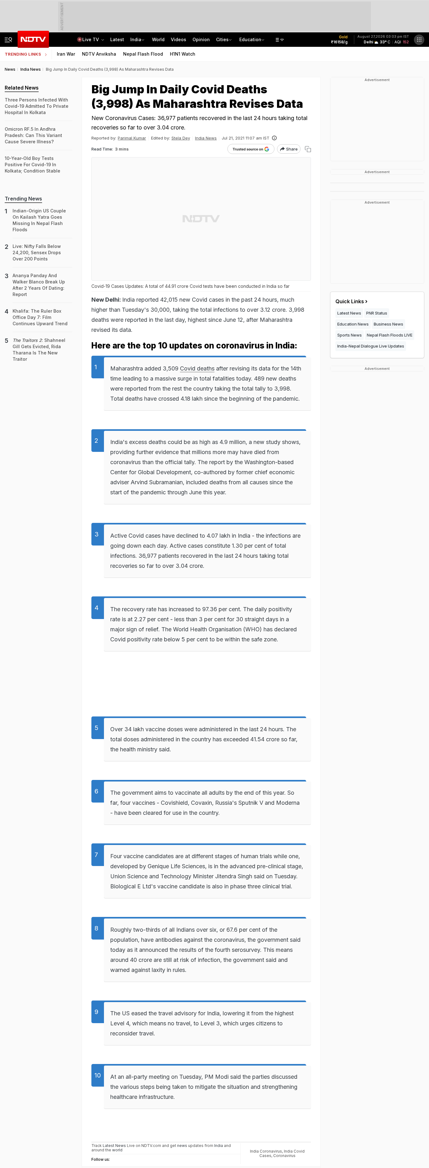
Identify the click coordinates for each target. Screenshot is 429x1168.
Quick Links (349, 301)
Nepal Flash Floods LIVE (389, 334)
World (158, 39)
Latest (117, 39)
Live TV (91, 39)
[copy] (308, 149)
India (135, 39)
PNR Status (376, 312)
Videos (178, 39)
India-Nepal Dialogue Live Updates (370, 345)
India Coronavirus (266, 1151)
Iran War (66, 54)
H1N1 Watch (182, 54)
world (117, 1150)
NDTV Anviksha (99, 54)
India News (206, 137)
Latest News (349, 312)
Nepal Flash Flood (143, 54)
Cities (222, 39)
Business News (388, 323)
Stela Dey (180, 137)
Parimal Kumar (132, 137)
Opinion (201, 39)
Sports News (349, 334)
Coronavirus (284, 1155)
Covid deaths (197, 368)
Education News (353, 323)
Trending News (23, 198)
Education (250, 39)
